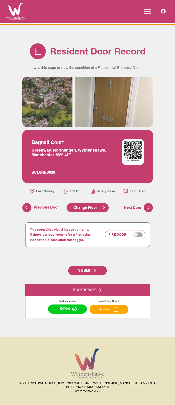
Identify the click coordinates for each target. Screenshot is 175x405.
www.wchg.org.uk (87, 390)
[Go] (148, 207)
